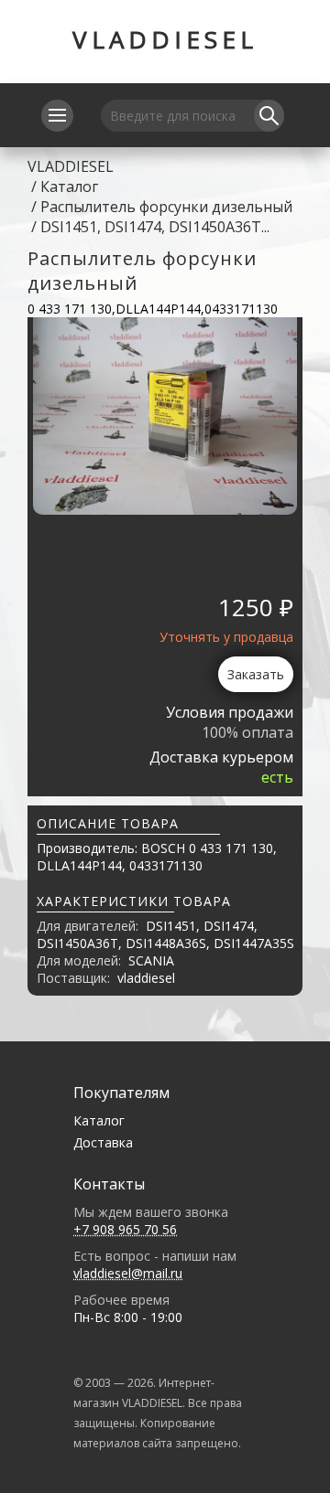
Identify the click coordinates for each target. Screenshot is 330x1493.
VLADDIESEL (165, 39)
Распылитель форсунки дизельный (166, 207)
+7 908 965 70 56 (125, 1229)
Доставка (103, 1142)
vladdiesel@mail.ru (127, 1273)
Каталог (69, 186)
